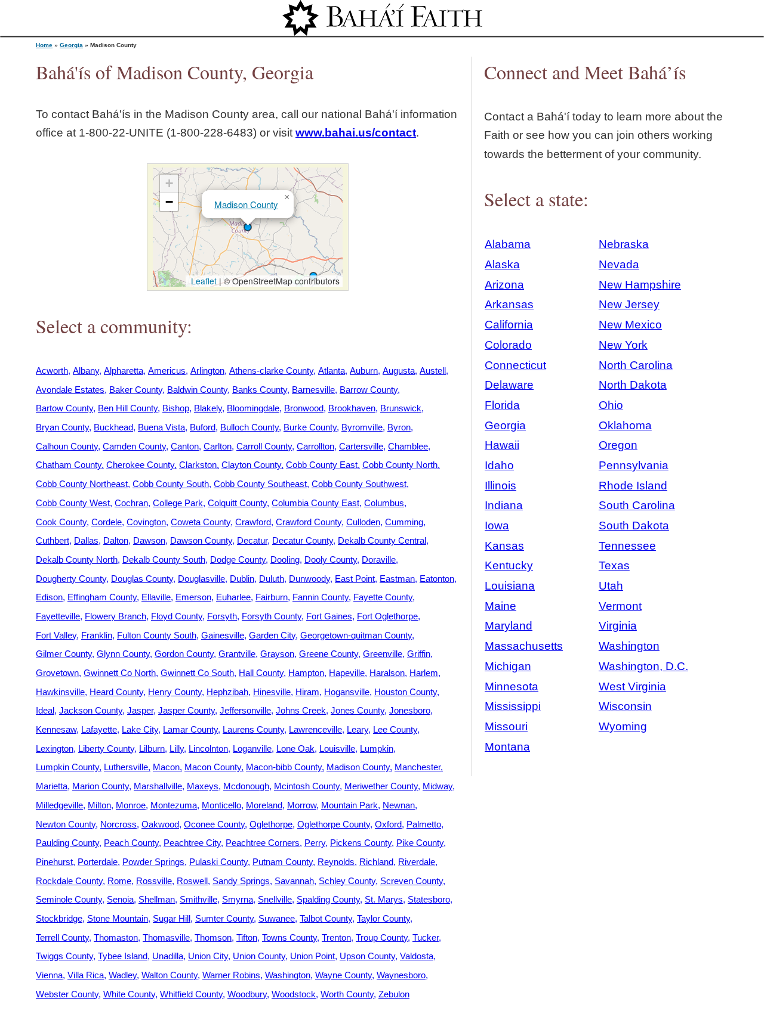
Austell (433, 370)
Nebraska (624, 244)
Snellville (275, 899)
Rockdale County (69, 881)
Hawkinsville (60, 692)
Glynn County (123, 654)
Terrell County (62, 937)
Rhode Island (633, 485)
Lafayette (99, 729)
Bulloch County (249, 427)
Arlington (207, 370)
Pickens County (361, 843)
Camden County (134, 446)
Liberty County (106, 748)
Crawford (253, 522)
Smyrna (237, 899)
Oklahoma (625, 425)
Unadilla (167, 956)
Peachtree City (192, 843)
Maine (500, 606)
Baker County (135, 390)
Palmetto (423, 824)
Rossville (154, 881)
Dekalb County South (163, 559)
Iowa (497, 525)
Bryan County (62, 427)
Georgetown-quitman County (356, 635)
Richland (376, 862)
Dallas (86, 540)
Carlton (218, 446)
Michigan (508, 666)
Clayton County (251, 465)
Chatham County (68, 465)
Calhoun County (67, 446)
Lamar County (190, 729)
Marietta (51, 786)
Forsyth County (271, 616)
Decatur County (302, 540)
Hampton (306, 673)
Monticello (221, 805)
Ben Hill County (128, 408)
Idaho (499, 465)
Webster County (67, 994)
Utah (611, 585)
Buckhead (113, 427)
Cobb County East (322, 465)
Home (44, 45)
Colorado (508, 345)
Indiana (504, 505)
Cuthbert (52, 540)
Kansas (504, 546)
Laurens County (253, 729)
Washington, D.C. (643, 666)
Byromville (362, 427)
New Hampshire (640, 284)
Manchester (417, 767)
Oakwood (160, 824)
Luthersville (126, 767)
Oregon (618, 445)
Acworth (52, 370)
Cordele (106, 522)
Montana (507, 746)
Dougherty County (71, 579)
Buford (202, 427)
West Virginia (632, 686)
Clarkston (198, 465)
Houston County (405, 692)
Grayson (277, 654)
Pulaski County (218, 862)
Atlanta (331, 370)
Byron (399, 427)
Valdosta (416, 956)
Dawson (149, 540)
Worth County (347, 994)
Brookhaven (351, 408)
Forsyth (222, 616)
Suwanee (276, 918)
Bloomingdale (253, 408)
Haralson (387, 673)
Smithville (198, 899)
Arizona (504, 284)
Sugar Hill (171, 918)
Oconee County (214, 824)
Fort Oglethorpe (387, 616)
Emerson (193, 597)
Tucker (425, 937)
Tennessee (627, 546)
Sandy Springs (241, 881)
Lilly (177, 748)
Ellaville (156, 597)
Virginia (618, 625)
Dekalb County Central (382, 540)
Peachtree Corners (263, 843)
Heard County (116, 692)
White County (129, 994)
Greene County (328, 654)
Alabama (508, 244)
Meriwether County (381, 786)
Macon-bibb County (284, 767)
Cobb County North (400, 465)
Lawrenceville (315, 729)
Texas (614, 565)
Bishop (175, 408)
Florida (502, 405)
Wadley (123, 975)
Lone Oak (295, 748)
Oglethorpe (270, 824)
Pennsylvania (633, 465)
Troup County (382, 937)
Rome (119, 881)
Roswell (192, 881)
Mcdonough (246, 786)
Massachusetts (524, 646)
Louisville (337, 748)
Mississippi (513, 706)
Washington (287, 975)
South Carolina (637, 505)
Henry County (175, 692)
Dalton (115, 540)
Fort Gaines (329, 616)
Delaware (509, 385)
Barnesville (313, 390)
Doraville (379, 559)
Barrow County (369, 390)
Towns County (289, 937)
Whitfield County (191, 994)
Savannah (294, 881)
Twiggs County (64, 956)
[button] (248, 227)
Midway (437, 786)
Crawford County (308, 522)
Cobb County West (73, 503)
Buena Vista (161, 427)
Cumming (404, 522)
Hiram (307, 692)
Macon (166, 767)
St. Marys (384, 899)
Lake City (140, 729)
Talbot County (326, 918)
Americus (167, 370)
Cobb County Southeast (260, 484)
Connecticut (515, 365)
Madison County (246, 204)
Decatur (252, 540)
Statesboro (429, 899)
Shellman (156, 899)
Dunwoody (309, 579)
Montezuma (173, 805)
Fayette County (382, 597)
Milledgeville (59, 805)
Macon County (212, 767)
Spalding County (328, 899)
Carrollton (315, 446)
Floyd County (176, 616)
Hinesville (272, 692)
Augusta (399, 370)
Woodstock (294, 994)
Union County (259, 956)
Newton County (66, 824)
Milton (99, 805)
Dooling (285, 559)
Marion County (100, 786)
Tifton (246, 937)
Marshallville (158, 786)
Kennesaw (56, 729)
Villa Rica (85, 975)
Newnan (399, 805)
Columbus (384, 503)
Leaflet (203, 281)
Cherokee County (140, 465)
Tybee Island (122, 956)
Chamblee (408, 446)
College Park (178, 503)
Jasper (140, 710)
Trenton (336, 937)
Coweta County (200, 522)
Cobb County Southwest (359, 484)
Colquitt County (237, 503)
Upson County (367, 956)
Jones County (357, 710)
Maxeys (202, 786)
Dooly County (330, 559)
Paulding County (67, 843)
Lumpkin (376, 748)
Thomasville (166, 937)
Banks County (259, 390)
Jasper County (186, 710)
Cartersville (361, 446)
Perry (314, 843)
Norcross (118, 824)
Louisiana (510, 585)
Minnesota (511, 686)
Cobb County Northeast (82, 484)
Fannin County (320, 597)
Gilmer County (64, 654)
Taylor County (383, 918)
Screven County (411, 881)
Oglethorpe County (333, 824)
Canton (185, 446)
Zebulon (393, 994)
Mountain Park (349, 805)
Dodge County (238, 559)
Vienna (49, 975)
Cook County (61, 522)
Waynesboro (401, 975)
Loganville (252, 748)
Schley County (347, 881)
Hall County (261, 673)
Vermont (620, 606)
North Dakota (633, 385)
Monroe (131, 805)
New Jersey (629, 304)
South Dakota (634, 525)
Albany (86, 370)
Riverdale (416, 862)
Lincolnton (208, 748)
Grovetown (57, 673)
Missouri (506, 726)
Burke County (310, 427)
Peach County (131, 843)
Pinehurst (54, 862)
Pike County (419, 843)
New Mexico (630, 324)
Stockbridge (59, 918)
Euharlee (233, 597)
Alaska (502, 264)
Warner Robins (231, 975)
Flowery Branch (115, 616)
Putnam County (282, 862)
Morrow (301, 805)
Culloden (363, 522)
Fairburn (271, 597)
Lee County (395, 729)
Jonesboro (409, 710)
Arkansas (509, 304)
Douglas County (142, 579)
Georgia (71, 45)
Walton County (169, 975)
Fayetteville (58, 616)
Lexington (54, 748)
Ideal (45, 710)
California (509, 324)
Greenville (382, 654)
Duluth (271, 579)
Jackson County (90, 710)
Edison (49, 597)
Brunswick (400, 408)
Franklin (96, 635)
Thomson (213, 937)
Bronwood (304, 408)
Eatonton (437, 579)
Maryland (508, 625)
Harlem (423, 673)
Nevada (619, 264)
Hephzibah (227, 692)
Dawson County (201, 540)
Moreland (264, 805)
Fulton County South (156, 635)
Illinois (500, 485)
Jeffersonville (245, 710)
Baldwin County (197, 390)
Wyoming (623, 726)
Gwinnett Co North (120, 673)
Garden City (272, 635)
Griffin (418, 654)
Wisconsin (625, 706)
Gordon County (184, 654)
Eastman (397, 579)
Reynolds (336, 862)
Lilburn (152, 748)
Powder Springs (153, 862)
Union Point (312, 956)
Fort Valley (56, 635)
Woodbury (247, 994)
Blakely (208, 408)
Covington (146, 522)
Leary (357, 729)
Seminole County (69, 899)
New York (623, 345)
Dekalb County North (77, 559)
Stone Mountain (117, 918)
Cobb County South (171, 484)
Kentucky (509, 565)
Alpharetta (123, 370)
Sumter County (224, 918)
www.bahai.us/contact (355, 132)
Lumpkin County (67, 767)
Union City (208, 956)
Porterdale (98, 862)
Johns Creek (301, 710)
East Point (355, 579)
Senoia (120, 899)
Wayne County (343, 975)
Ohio (611, 405)
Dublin (242, 579)
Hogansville (346, 692)
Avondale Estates (70, 390)
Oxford (388, 824)
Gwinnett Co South (197, 673)
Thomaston (116, 937)
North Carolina (636, 365)
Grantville (236, 654)
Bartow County (64, 408)
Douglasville (201, 579)
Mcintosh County (307, 786)
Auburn (364, 370)
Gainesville (222, 635)
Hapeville (347, 673)
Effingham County (102, 597)
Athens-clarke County (271, 370)
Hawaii (502, 445)
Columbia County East (315, 503)
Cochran (131, 503)
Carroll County (264, 446)
